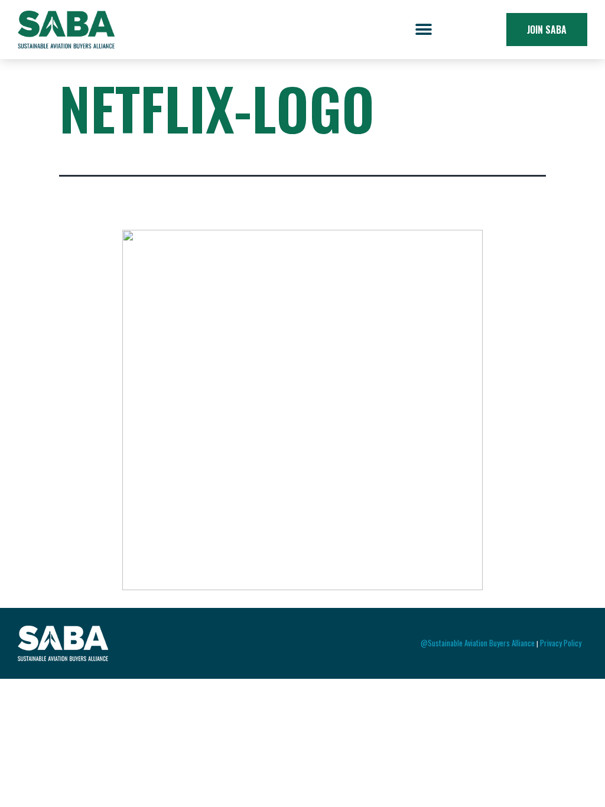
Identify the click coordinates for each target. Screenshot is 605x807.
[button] (423, 30)
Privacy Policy (560, 643)
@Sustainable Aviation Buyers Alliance (478, 643)
